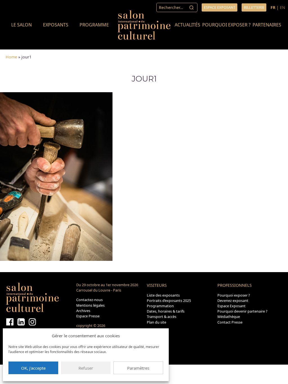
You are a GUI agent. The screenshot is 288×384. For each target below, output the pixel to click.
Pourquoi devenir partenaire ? (242, 311)
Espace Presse (88, 316)
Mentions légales (90, 305)
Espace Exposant (231, 305)
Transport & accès (161, 316)
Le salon (21, 25)
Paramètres (138, 368)
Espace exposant (219, 7)
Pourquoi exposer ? (226, 25)
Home (11, 57)
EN (282, 7)
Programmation (160, 305)
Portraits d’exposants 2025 (169, 300)
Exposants (55, 25)
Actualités (187, 25)
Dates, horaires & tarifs (165, 311)
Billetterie (254, 7)
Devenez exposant (232, 300)
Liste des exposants (163, 295)
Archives (83, 310)
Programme (94, 25)
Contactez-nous (89, 299)
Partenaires (267, 25)
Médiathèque (228, 316)
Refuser (85, 368)
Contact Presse (229, 322)
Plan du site (156, 322)
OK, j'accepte (33, 368)
